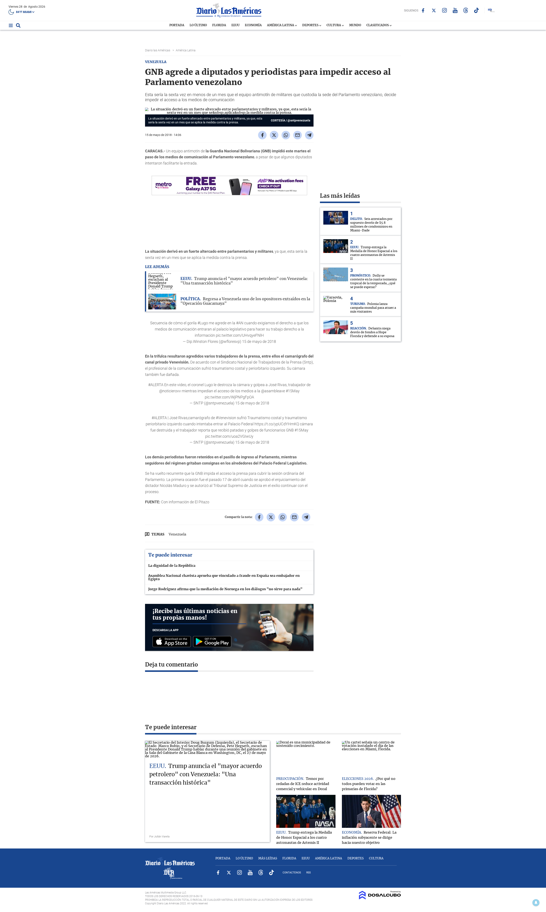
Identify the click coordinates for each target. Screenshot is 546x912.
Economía (253, 25)
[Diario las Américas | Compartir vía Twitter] (274, 135)
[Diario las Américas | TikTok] (476, 10)
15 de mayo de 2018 (259, 341)
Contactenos (292, 872)
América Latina (281, 25)
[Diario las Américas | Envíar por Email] (297, 135)
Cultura (334, 25)
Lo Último (198, 25)
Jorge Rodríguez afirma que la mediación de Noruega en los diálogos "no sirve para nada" (225, 589)
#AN (239, 323)
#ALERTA (155, 384)
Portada (176, 25)
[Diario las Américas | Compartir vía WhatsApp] (286, 135)
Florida (219, 25)
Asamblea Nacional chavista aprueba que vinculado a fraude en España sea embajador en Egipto (224, 577)
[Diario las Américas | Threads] (465, 10)
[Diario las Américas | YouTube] (455, 10)
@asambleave (273, 391)
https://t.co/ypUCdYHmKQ (276, 424)
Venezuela (177, 534)
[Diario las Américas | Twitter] (433, 10)
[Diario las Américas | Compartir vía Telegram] (309, 135)
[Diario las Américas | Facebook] (423, 10)
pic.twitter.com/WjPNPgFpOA (229, 397)
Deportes (310, 25)
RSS (308, 872)
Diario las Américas (158, 50)
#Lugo (202, 323)
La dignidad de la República (171, 565)
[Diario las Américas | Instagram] (444, 10)
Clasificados (377, 25)
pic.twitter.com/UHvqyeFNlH (240, 335)
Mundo (355, 25)
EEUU (235, 25)
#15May (293, 391)
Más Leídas (267, 858)
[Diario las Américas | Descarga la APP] (172, 642)
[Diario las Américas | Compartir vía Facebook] (262, 135)
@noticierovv (170, 391)
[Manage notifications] (536, 902)
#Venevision (226, 418)
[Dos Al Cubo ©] (380, 898)
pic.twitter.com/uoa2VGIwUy (229, 436)
